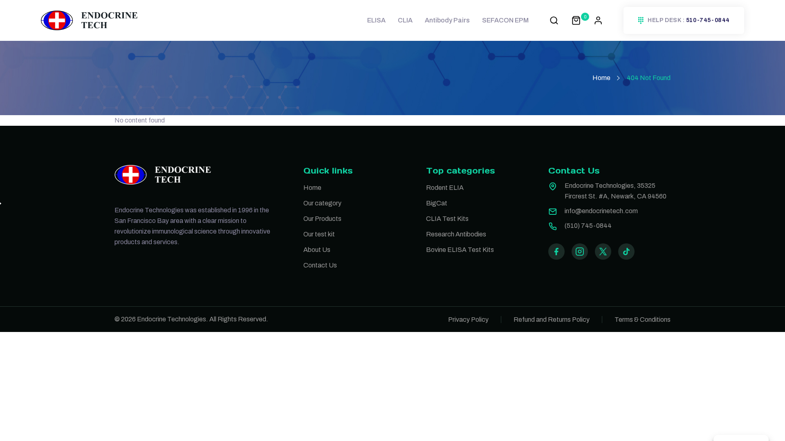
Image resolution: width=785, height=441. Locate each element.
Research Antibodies (456, 234)
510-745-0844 (708, 20)
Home (601, 77)
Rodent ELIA (445, 187)
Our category (322, 203)
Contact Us (320, 265)
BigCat (436, 203)
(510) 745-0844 (588, 225)
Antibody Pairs (447, 20)
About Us (316, 249)
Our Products (322, 218)
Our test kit (319, 234)
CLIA (405, 20)
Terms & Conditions (643, 319)
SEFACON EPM (505, 20)
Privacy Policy (468, 319)
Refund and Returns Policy (552, 319)
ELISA (376, 20)
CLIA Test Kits (447, 218)
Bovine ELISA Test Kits (460, 249)
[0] (576, 20)
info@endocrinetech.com (601, 210)
